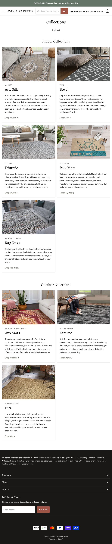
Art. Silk (11, 89)
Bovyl (64, 89)
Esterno (66, 333)
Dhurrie (11, 167)
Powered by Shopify (56, 539)
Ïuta (8, 408)
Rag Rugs (12, 242)
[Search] (64, 11)
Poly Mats (68, 167)
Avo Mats (12, 333)
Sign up (43, 509)
